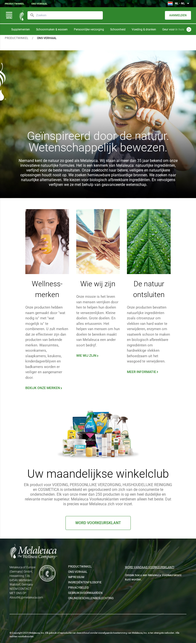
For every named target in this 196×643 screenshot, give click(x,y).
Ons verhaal (39, 3)
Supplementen (20, 29)
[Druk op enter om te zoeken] (32, 15)
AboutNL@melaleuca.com (26, 597)
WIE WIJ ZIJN (87, 355)
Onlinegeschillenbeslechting (83, 598)
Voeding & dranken (144, 29)
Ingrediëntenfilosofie (83, 582)
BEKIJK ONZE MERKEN (44, 388)
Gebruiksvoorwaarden (83, 592)
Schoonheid (117, 29)
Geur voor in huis (173, 29)
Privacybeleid (78, 587)
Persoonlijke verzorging (89, 29)
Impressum (76, 577)
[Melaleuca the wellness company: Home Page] (21, 15)
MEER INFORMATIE (143, 372)
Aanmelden (178, 15)
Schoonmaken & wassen (52, 29)
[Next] (188, 29)
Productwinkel (14, 3)
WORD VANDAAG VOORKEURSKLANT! (149, 567)
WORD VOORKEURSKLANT (98, 523)
